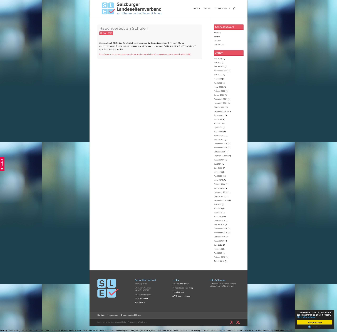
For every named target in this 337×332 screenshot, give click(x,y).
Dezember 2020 (220, 144)
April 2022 (218, 83)
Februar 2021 (219, 135)
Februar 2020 (219, 184)
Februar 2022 (219, 91)
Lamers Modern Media (117, 322)
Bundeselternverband (180, 284)
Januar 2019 (219, 225)
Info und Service (220, 8)
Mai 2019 (218, 208)
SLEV (195, 8)
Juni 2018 (218, 245)
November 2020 (220, 148)
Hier (211, 284)
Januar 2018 (219, 261)
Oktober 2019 (219, 196)
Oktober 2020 (219, 152)
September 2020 (221, 156)
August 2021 (219, 115)
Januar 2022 (219, 95)
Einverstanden (315, 322)
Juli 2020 (217, 164)
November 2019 (220, 192)
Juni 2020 (218, 168)
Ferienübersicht (178, 292)
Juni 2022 (218, 75)
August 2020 (219, 160)
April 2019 (218, 212)
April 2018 (218, 253)
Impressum (113, 315)
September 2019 (221, 200)
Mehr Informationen (306, 316)
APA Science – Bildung (181, 296)
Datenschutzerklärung (131, 315)
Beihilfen (217, 41)
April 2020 (218, 176)
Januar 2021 (219, 140)
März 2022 (218, 87)
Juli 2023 (217, 63)
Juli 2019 (217, 204)
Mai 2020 (218, 172)
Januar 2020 (219, 188)
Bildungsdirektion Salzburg (182, 288)
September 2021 (221, 111)
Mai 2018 (218, 249)
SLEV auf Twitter (141, 298)
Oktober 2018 (219, 237)
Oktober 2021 (219, 107)
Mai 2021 (218, 123)
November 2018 (220, 233)
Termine (207, 8)
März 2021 (218, 131)
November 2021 (220, 103)
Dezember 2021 (220, 99)
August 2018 (219, 241)
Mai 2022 (218, 79)
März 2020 (218, 180)
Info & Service (220, 45)
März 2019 (218, 216)
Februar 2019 (219, 221)
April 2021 (218, 127)
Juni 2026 (218, 58)
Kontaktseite (140, 303)
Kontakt (217, 37)
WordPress (142, 322)
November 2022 (220, 71)
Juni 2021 (218, 119)
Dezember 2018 (220, 229)
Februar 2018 (219, 257)
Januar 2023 (219, 67)
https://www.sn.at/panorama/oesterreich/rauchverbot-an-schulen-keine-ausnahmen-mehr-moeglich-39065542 (145, 54)
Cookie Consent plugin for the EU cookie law (314, 326)
